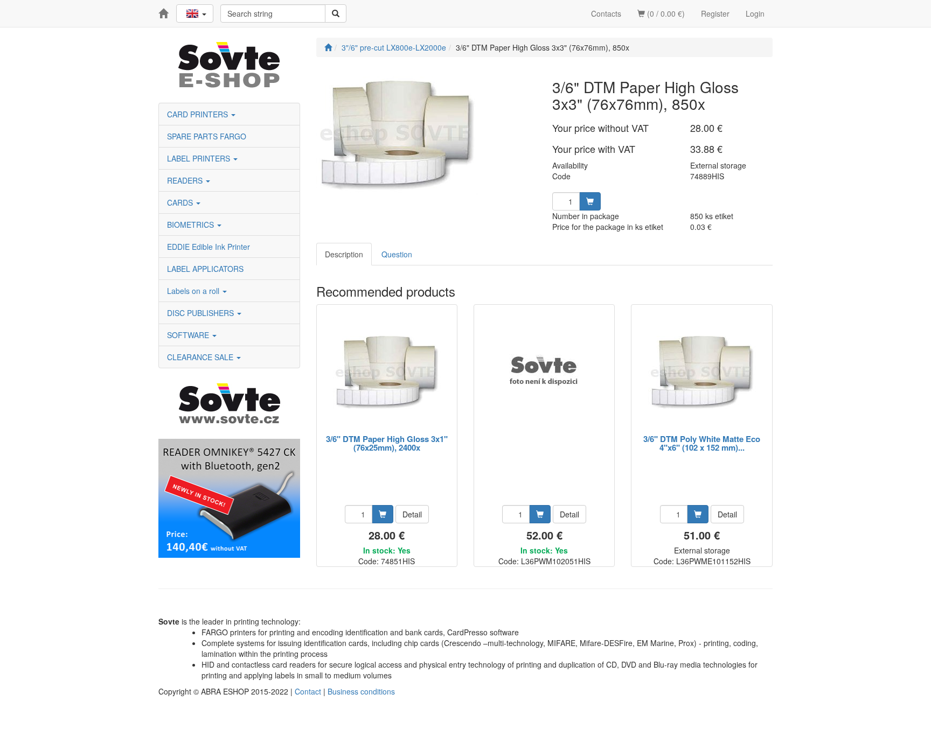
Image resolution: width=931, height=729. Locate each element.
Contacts (606, 13)
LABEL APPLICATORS (205, 268)
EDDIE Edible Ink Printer (208, 246)
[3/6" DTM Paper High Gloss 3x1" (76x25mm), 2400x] (387, 370)
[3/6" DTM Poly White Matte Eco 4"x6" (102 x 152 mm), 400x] (702, 370)
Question (396, 254)
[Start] (328, 47)
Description (344, 254)
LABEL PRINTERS (199, 158)
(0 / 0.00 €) (665, 13)
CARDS (181, 202)
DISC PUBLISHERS (201, 312)
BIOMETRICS (191, 224)
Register (715, 13)
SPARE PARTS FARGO (206, 136)
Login (755, 13)
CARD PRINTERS (198, 114)
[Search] (335, 13)
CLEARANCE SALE (201, 357)
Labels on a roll (194, 290)
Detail (412, 514)
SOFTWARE (189, 335)
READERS (186, 180)
